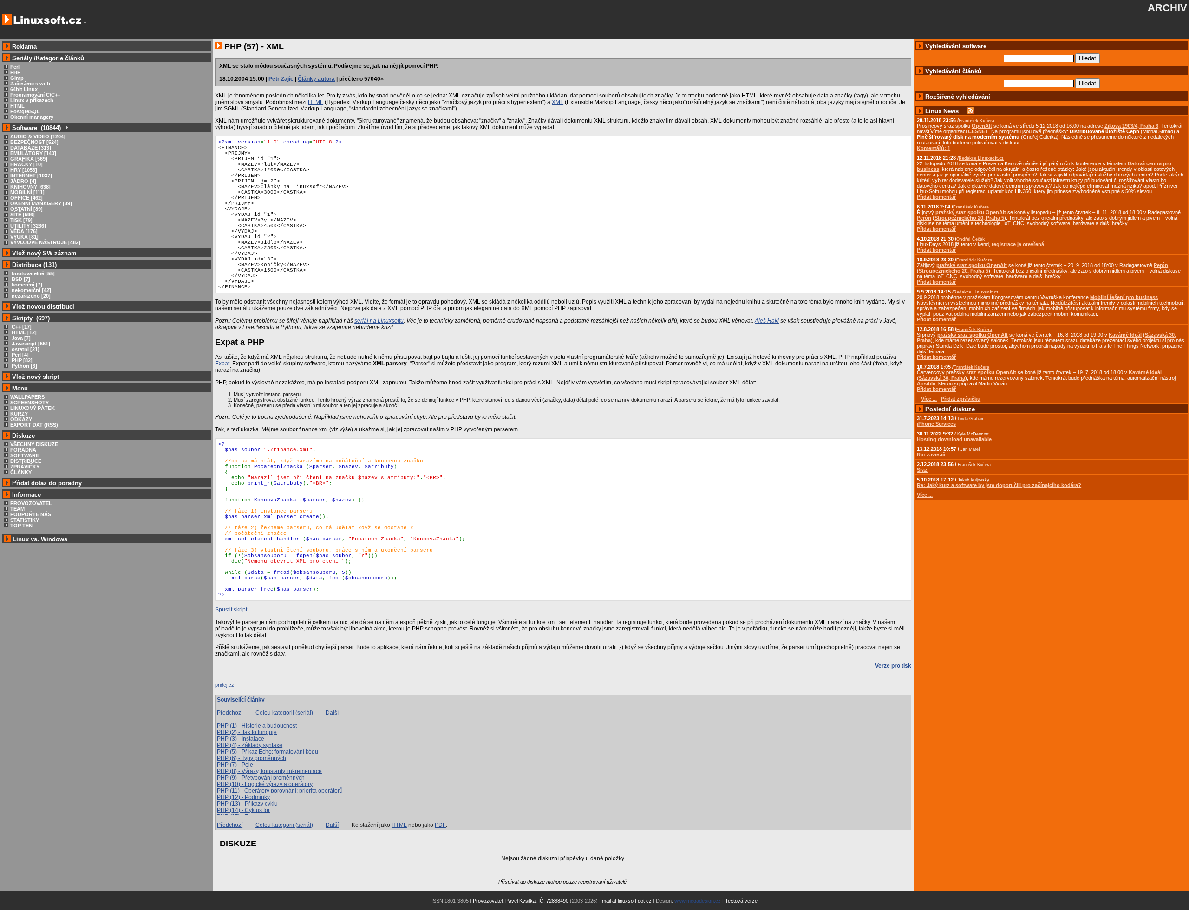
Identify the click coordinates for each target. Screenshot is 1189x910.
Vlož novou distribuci (43, 306)
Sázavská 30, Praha (942, 378)
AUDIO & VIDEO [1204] (37, 136)
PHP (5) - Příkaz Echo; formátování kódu (267, 751)
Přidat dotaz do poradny (46, 483)
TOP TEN (21, 525)
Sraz (922, 470)
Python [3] (23, 366)
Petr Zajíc (281, 79)
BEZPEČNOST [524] (34, 142)
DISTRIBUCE (25, 461)
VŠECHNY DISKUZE (34, 444)
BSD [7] (20, 279)
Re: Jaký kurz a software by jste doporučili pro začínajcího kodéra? (999, 485)
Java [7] (20, 338)
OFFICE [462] (26, 198)
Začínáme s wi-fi (30, 83)
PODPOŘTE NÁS (30, 514)
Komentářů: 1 (933, 148)
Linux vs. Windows (40, 539)
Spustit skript (231, 609)
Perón (924, 218)
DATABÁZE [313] (30, 147)
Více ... (925, 495)
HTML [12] (23, 332)
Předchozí (229, 712)
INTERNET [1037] (31, 175)
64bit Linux (24, 89)
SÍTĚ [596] (22, 214)
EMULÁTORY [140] (33, 153)
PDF (440, 825)
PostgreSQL (25, 111)
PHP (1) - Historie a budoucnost (257, 725)
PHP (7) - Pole (235, 764)
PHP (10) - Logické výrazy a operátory (265, 784)
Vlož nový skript (35, 376)
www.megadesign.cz (697, 901)
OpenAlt (982, 126)
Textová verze (741, 901)
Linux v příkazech (31, 100)
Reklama (24, 46)
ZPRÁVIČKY (24, 466)
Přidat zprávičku (960, 399)
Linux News (942, 111)
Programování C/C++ (35, 95)
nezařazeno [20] (30, 296)
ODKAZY (21, 419)
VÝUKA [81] (24, 237)
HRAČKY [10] (26, 164)
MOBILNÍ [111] (27, 192)
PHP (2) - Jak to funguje (247, 732)
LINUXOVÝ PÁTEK (32, 408)
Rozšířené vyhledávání (957, 96)
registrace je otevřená (1018, 244)
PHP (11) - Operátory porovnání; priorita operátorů (280, 790)
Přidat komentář (936, 197)
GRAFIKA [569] (28, 159)
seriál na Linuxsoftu (379, 321)
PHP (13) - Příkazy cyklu (247, 803)
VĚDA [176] (24, 231)
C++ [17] (21, 327)
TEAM (17, 509)
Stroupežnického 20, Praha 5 (969, 218)
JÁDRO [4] (23, 181)
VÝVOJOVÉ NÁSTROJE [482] (45, 242)
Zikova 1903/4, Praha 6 (1131, 126)
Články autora (316, 79)
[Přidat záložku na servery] (233, 687)
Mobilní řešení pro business (1124, 297)
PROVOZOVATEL (31, 503)
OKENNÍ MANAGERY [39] (41, 203)
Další (332, 712)
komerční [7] (26, 284)
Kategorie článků (60, 58)
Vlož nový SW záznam (44, 253)
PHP (15, 72)
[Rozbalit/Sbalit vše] (66, 127)
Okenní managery (31, 117)
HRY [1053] (23, 170)
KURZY (19, 413)
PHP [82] (21, 360)
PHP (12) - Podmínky (243, 797)
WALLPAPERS (27, 397)
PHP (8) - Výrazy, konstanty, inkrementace (269, 771)
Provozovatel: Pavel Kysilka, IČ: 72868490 (520, 901)
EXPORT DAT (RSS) (34, 425)
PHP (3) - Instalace (240, 738)
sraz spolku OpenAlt (991, 372)
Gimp (17, 78)
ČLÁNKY (21, 472)
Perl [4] (19, 355)
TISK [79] (21, 220)
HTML (17, 106)
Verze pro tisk (893, 666)
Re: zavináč (931, 454)
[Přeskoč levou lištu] (85, 23)
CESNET (978, 131)
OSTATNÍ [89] (26, 209)
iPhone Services (936, 424)
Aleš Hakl (767, 321)
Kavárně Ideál (1125, 335)
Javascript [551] (30, 343)
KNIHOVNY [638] (30, 186)
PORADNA (23, 450)
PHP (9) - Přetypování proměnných (261, 777)
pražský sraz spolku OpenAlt (970, 212)
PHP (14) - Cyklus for (243, 810)
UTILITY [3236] (28, 225)
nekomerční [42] (30, 290)
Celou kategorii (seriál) (284, 712)
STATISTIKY (24, 520)
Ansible (926, 383)
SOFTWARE (24, 455)
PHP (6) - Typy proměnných (251, 758)
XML (557, 102)
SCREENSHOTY (29, 402)
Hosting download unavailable (954, 439)
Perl (15, 67)
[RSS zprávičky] (970, 111)
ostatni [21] (24, 349)
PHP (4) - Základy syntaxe (249, 745)
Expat (222, 363)
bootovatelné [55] (32, 273)
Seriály (22, 58)
